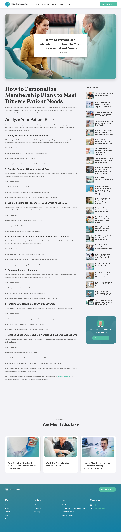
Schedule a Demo (108, 4)
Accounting (37, 508)
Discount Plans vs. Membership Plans (73, 508)
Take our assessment (64, 376)
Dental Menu (110, 529)
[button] (35, 4)
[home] (16, 4)
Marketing (37, 512)
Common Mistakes (67, 515)
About (54, 4)
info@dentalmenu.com (99, 505)
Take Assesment (101, 338)
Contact (61, 4)
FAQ (6, 518)
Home (7, 505)
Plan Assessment (67, 505)
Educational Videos (68, 512)
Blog (69, 4)
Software (36, 505)
